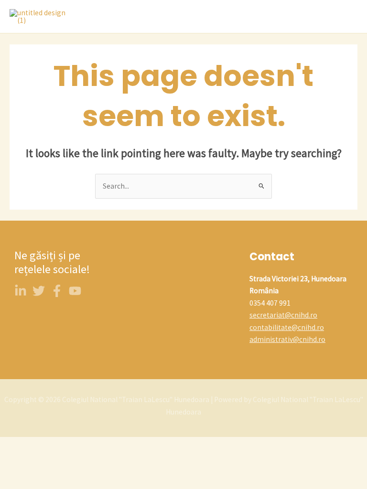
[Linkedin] (20, 291)
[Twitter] (38, 291)
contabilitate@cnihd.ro (286, 327)
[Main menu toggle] (347, 17)
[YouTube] (75, 291)
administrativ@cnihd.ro (287, 339)
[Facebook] (57, 291)
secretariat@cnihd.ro (283, 314)
